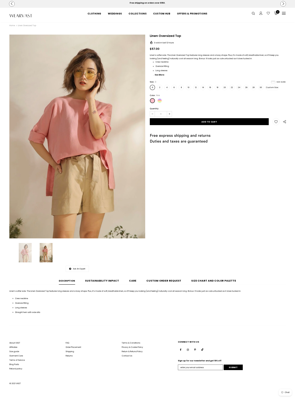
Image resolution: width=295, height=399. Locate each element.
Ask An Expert (79, 268)
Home (12, 25)
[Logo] (27, 15)
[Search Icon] (253, 13)
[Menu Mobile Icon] (284, 13)
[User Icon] (261, 13)
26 (246, 87)
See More (159, 74)
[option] (147, 3)
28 (253, 87)
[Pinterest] (195, 349)
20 (225, 87)
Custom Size (272, 87)
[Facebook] (180, 349)
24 (239, 87)
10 (188, 87)
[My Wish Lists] (268, 13)
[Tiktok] (202, 349)
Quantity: (154, 108)
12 (196, 87)
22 (232, 87)
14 (203, 87)
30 (261, 87)
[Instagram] (188, 349)
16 (210, 87)
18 (217, 87)
